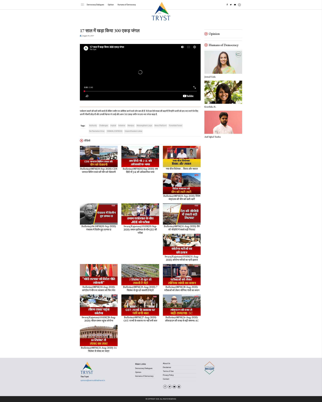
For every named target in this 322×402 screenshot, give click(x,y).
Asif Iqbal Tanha (212, 136)
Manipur (131, 125)
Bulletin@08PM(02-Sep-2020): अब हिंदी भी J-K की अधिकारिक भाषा (140, 170)
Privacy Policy (168, 375)
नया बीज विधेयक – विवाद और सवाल (182, 168)
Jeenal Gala (210, 76)
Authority (93, 125)
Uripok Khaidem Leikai (133, 131)
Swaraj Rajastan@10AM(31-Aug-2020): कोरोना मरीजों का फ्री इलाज (182, 258)
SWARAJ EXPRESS (114, 131)
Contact (166, 379)
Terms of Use (168, 371)
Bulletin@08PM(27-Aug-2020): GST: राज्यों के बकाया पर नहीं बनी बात (140, 319)
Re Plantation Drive (96, 131)
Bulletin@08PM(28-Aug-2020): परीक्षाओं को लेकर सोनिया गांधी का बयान (181, 288)
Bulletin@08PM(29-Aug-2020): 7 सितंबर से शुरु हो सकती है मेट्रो (140, 288)
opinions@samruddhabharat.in (92, 380)
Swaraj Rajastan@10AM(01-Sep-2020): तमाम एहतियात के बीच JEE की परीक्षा (140, 229)
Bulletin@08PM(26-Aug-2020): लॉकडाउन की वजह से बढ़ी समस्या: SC (182, 319)
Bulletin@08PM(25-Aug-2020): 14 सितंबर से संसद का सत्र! (98, 349)
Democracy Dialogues (95, 5)
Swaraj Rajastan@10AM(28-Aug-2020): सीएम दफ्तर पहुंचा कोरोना (99, 319)
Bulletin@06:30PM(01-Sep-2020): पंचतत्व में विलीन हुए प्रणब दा (99, 228)
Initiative (121, 125)
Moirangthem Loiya (144, 125)
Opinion (111, 5)
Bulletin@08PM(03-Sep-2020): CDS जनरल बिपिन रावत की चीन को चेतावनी (98, 170)
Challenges (103, 125)
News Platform (161, 125)
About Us (166, 363)
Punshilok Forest (175, 125)
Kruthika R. (210, 106)
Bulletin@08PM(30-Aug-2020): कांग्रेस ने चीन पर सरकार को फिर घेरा (98, 288)
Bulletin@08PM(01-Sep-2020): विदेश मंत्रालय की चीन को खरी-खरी (181, 197)
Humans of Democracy (127, 5)
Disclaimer (167, 367)
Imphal (113, 125)
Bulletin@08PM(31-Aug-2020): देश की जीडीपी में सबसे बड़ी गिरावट (182, 228)
